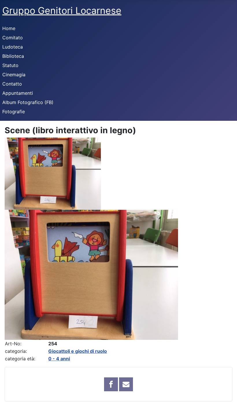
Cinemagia (13, 74)
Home (8, 28)
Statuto (10, 65)
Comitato (12, 37)
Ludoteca (12, 47)
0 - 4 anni (59, 358)
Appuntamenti (17, 93)
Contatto (12, 84)
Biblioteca (13, 56)
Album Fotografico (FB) (27, 102)
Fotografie (13, 111)
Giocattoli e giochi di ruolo (77, 351)
